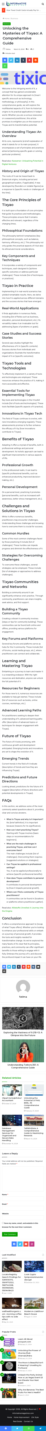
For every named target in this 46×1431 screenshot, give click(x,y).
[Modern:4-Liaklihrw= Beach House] (34, 1303)
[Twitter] (9, 967)
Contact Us (28, 1421)
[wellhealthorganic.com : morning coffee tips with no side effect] (12, 1303)
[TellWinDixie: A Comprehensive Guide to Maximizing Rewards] (34, 1120)
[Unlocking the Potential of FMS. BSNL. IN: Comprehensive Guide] (34, 1090)
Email (5, 1204)
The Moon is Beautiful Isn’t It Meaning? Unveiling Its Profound (30, 1365)
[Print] (4, 971)
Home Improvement (22, 1417)
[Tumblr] (19, 967)
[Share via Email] (38, 967)
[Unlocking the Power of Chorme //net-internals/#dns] (9, 1354)
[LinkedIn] (14, 967)
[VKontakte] (33, 967)
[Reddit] (28, 967)
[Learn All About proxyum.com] (9, 1342)
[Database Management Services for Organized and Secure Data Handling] (12, 1120)
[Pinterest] (24, 967)
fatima (23, 996)
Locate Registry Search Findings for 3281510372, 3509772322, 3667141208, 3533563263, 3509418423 (11, 1282)
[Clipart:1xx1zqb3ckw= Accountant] (12, 1090)
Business (14, 18)
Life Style (35, 1417)
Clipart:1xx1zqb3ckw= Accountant (12, 1099)
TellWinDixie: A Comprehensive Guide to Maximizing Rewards (33, 1132)
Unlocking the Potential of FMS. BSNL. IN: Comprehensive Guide (32, 1103)
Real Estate (17, 1421)
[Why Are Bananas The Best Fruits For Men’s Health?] (9, 1393)
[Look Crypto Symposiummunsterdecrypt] (34, 1266)
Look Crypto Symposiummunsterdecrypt (33, 1277)
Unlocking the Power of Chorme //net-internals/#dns (29, 1353)
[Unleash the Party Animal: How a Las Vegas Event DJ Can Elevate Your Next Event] (9, 1378)
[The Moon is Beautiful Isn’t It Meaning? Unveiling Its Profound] (9, 1366)
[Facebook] (4, 967)
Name (5, 1194)
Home (6, 18)
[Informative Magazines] (16, 4)
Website (5, 1214)
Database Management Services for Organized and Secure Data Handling (9, 1134)
